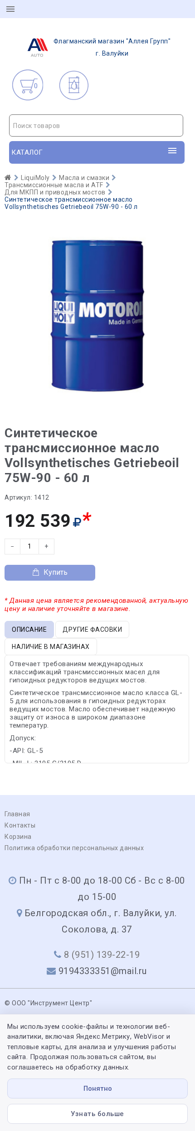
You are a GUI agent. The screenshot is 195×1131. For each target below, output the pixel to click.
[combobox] (96, 125)
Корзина (18, 836)
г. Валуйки (112, 47)
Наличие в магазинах (51, 646)
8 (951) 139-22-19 (102, 954)
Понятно (97, 1088)
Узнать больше (97, 1114)
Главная (17, 814)
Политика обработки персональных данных (74, 848)
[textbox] (96, 126)
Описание (29, 629)
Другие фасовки (92, 629)
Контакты (20, 825)
